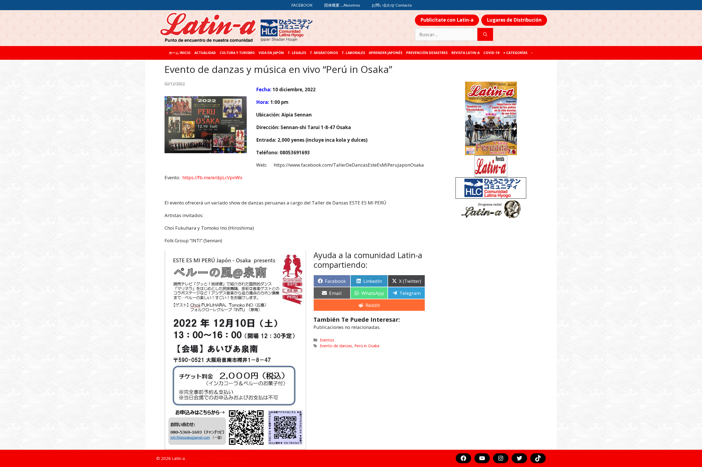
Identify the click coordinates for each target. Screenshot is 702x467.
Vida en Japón (271, 52)
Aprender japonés (385, 52)
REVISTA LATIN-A (465, 52)
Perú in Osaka (366, 345)
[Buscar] (485, 34)
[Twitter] (519, 458)
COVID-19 (491, 52)
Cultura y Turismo (237, 52)
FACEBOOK (302, 5)
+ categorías (515, 52)
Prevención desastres (427, 52)
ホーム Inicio (180, 52)
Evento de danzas (336, 345)
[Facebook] (463, 458)
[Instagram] (500, 458)
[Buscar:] (446, 34)
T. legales (297, 52)
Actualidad (205, 52)
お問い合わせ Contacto (392, 5)
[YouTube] (482, 458)
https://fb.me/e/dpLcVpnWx (212, 177)
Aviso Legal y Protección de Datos (220, 458)
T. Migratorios (324, 52)
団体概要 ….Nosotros (342, 5)
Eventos (327, 340)
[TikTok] (538, 458)
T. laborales (353, 52)
